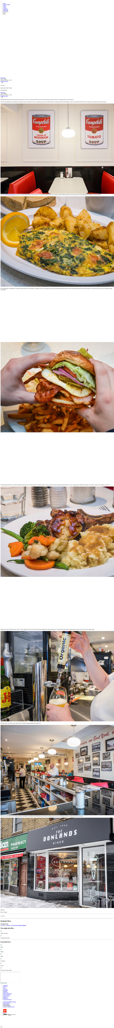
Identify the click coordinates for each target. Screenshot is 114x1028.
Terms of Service (6, 994)
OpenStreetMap (14, 925)
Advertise (5, 986)
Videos (4, 5)
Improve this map (22, 925)
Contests (5, 8)
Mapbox (8, 925)
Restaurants (5, 10)
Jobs (4, 987)
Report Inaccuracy (4, 81)
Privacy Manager (7, 1005)
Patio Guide (5, 9)
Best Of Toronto (6, 4)
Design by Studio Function (8, 1006)
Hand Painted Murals (9, 194)
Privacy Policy (6, 996)
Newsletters (5, 990)
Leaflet (3, 925)
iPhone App (5, 992)
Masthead (5, 991)
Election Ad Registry (7, 993)
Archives (5, 988)
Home (4, 3)
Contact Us (5, 985)
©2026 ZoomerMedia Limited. (9, 1001)
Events (4, 6)
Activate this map (4, 923)
